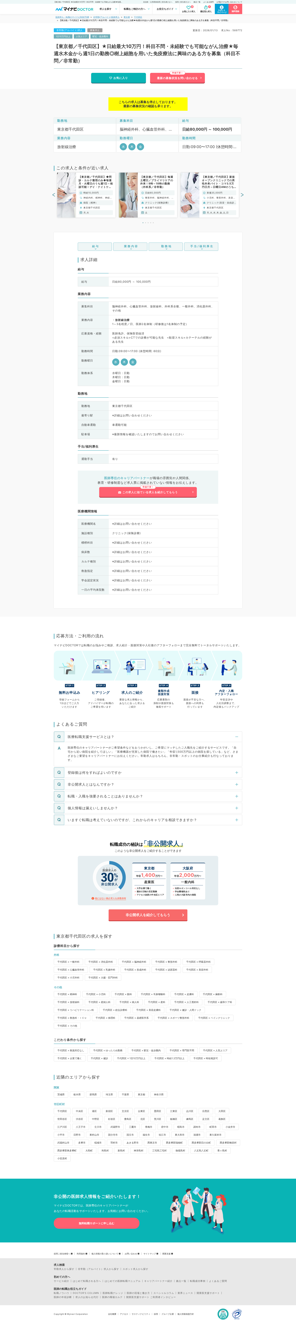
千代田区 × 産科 (156, 1002)
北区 (142, 1118)
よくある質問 (208, 2)
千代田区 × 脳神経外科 (134, 961)
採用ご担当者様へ (62, 1254)
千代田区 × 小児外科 (68, 977)
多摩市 (81, 1142)
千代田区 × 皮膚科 (184, 994)
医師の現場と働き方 (138, 1293)
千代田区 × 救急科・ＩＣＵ (72, 1017)
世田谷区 (62, 1118)
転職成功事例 (197, 1281)
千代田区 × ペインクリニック (214, 1017)
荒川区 (157, 1118)
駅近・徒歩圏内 (100, 36)
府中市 (164, 1126)
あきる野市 (133, 1142)
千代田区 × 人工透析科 (186, 1002)
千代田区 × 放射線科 (68, 1002)
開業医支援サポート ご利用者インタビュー (151, 1297)
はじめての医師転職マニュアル (123, 1281)
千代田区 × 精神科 (67, 994)
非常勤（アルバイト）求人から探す (98, 1269)
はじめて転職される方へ (87, 1281)
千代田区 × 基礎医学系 (136, 1017)
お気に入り (120, 78)
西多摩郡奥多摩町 (67, 1150)
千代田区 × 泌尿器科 (166, 969)
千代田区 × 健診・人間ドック (185, 1009)
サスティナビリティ (141, 1314)
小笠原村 (62, 1158)
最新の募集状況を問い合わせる (177, 78)
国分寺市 (113, 1134)
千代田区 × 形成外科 (135, 969)
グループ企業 (168, 1314)
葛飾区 (222, 1118)
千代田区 (138, 17)
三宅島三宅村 (159, 1150)
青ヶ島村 (222, 1150)
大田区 (222, 1111)
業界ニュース (185, 1293)
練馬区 (189, 1118)
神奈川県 (159, 1094)
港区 (94, 1111)
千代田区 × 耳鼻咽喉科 (153, 994)
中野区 (95, 1118)
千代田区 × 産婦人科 (99, 1002)
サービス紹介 (61, 1281)
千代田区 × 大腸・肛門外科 (103, 977)
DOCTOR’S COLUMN (86, 1293)
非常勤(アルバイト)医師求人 (106, 17)
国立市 (130, 1134)
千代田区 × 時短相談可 (205, 1058)
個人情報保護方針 (185, 1314)
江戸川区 (62, 1126)
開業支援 (166, 1254)
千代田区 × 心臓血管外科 (70, 969)
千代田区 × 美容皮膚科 (148, 1009)
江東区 (173, 1111)
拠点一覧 (197, 2)
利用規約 (81, 1254)
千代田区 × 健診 (99, 1058)
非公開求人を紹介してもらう (148, 915)
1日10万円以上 (63, 36)
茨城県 (61, 1094)
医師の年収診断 (63, 1297)
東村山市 (94, 1134)
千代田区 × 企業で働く (69, 1058)
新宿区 (109, 1111)
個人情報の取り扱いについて (104, 1254)
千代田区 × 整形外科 (166, 961)
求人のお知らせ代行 (86, 1297)
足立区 (205, 1118)
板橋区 (173, 1118)
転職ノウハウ (61, 1293)
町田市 (213, 1126)
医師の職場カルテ (112, 1297)
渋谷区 (79, 1118)
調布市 (197, 1126)
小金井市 (230, 1126)
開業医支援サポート (208, 1293)
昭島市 (180, 1126)
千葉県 (125, 1094)
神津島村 (138, 1150)
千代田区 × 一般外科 (68, 961)
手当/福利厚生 (202, 246)
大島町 (89, 1150)
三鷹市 (132, 1126)
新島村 (121, 1150)
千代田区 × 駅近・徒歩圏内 (146, 1050)
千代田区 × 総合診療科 (115, 1009)
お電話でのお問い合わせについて (229, 2)
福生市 (146, 1134)
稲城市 (98, 1142)
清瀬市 (197, 1134)
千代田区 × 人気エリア (215, 1050)
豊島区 (127, 1118)
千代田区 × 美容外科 (197, 969)
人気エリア (81, 36)
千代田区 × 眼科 (123, 994)
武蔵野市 (115, 1126)
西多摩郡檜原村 (228, 1142)
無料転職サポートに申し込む (96, 1223)
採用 (156, 1314)
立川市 (98, 1126)
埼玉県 (109, 1094)
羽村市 (114, 1142)
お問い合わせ (131, 1254)
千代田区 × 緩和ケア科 (220, 1002)
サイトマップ (150, 1254)
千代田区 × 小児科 (96, 994)
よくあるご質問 (218, 1281)
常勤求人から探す (64, 1269)
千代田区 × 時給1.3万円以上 (169, 1058)
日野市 (77, 1134)
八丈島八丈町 (201, 1150)
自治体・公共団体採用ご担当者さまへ (157, 2)
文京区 (125, 1111)
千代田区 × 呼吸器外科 (198, 961)
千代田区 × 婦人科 (129, 1002)
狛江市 (162, 1134)
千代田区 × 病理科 (105, 1017)
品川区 (189, 1111)
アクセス (124, 1314)
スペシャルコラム (163, 1293)
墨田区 (157, 1111)
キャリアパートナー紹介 (158, 1281)
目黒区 (205, 1111)
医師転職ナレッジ (113, 1293)
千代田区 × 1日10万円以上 (131, 1058)
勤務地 (166, 246)
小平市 (61, 1134)
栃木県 (77, 1094)
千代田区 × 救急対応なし (70, 1050)
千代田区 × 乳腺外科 (104, 969)
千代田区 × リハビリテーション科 (75, 1009)
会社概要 (112, 1314)
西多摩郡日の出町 (201, 1142)
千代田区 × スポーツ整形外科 (173, 1017)
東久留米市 (215, 1134)
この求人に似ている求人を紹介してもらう (150, 492)
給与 (95, 246)
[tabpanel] (86, 195)
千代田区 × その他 (67, 1025)
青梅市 (148, 1126)
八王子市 (80, 1126)
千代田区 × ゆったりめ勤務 (107, 1050)
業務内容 (131, 246)
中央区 (79, 1111)
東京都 (127, 17)
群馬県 (93, 1094)
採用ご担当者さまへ (183, 2)
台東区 (141, 1111)
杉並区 (111, 1118)
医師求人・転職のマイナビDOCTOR (72, 17)
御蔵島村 (180, 1150)
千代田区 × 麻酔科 (213, 994)
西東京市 (152, 1142)
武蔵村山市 (63, 1142)
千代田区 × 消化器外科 (100, 961)
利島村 (105, 1150)
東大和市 (179, 1134)
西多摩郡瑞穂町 (174, 1142)
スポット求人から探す (135, 1269)
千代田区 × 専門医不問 (182, 1050)
